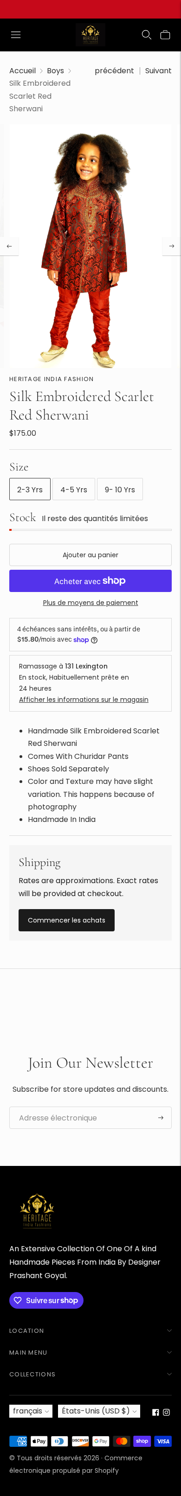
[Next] (171, 246)
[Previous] (9, 246)
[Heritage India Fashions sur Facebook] (155, 1413)
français (27, 1411)
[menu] (15, 35)
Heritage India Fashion (51, 379)
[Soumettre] (160, 1118)
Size (19, 466)
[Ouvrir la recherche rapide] (146, 35)
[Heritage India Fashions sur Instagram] (166, 1413)
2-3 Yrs (30, 489)
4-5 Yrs (73, 489)
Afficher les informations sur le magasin (84, 699)
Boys (55, 70)
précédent (114, 70)
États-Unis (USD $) (96, 1411)
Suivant (158, 70)
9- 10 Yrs (120, 489)
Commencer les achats (66, 920)
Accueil (22, 70)
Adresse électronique (53, 1107)
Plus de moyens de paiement (90, 602)
